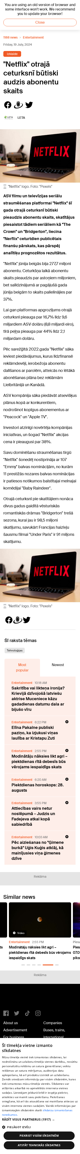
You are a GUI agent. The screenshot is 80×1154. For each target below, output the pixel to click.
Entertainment (33, 37)
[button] (23, 964)
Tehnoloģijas (14, 650)
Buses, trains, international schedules (54, 1037)
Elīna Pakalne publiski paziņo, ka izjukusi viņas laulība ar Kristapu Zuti (35, 733)
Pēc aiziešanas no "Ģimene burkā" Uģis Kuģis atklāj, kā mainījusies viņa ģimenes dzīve (38, 850)
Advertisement (15, 1030)
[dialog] (40, 1096)
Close (40, 22)
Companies (52, 1023)
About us (10, 1023)
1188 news (10, 37)
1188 (12, 999)
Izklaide (12, 54)
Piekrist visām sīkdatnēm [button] (39, 1136)
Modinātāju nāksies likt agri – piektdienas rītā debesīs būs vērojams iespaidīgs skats (39, 762)
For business (13, 1037)
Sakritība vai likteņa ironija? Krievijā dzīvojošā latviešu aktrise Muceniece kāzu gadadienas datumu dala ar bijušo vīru (38, 698)
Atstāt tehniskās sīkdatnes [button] (39, 1145)
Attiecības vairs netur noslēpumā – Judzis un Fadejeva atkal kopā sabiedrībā (33, 816)
